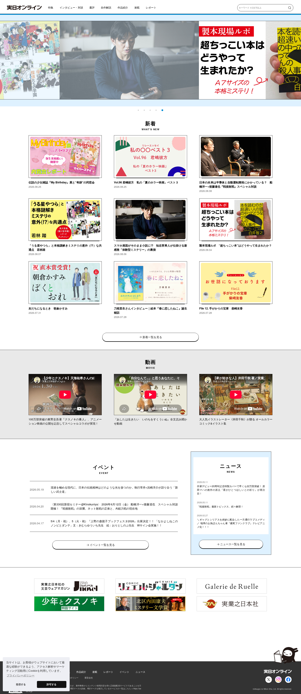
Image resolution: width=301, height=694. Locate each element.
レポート (151, 7)
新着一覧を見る (152, 337)
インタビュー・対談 (71, 7)
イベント (124, 671)
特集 (50, 7)
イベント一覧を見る (102, 545)
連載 (137, 7)
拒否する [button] (21, 684)
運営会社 (88, 677)
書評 (92, 7)
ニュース (140, 671)
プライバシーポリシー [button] (20, 675)
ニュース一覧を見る (232, 544)
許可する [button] (51, 684)
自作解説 (106, 7)
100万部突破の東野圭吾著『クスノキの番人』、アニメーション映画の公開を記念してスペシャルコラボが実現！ (65, 421)
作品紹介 (123, 7)
